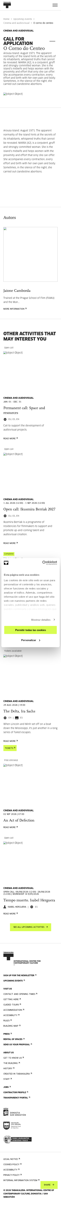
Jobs (6, 1087)
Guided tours (11, 1005)
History (7, 1069)
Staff (6, 1079)
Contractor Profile (14, 1093)
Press (6, 1034)
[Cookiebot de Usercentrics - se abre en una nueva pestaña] (43, 563)
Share (47, 1185)
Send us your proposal (16, 1045)
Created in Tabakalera (16, 1074)
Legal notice (10, 1159)
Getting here (11, 1000)
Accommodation (12, 1010)
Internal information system (20, 1181)
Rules (6, 1021)
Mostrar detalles (41, 619)
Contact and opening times (19, 994)
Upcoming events (22, 19)
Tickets (9, 748)
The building (10, 1063)
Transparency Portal (15, 1098)
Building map (10, 1026)
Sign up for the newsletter (18, 976)
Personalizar (28, 640)
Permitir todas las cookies (30, 630)
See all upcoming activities (28, 927)
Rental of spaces (12, 1039)
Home (6, 19)
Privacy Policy (11, 1175)
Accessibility (10, 1015)
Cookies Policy (11, 1165)
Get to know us (12, 1058)
